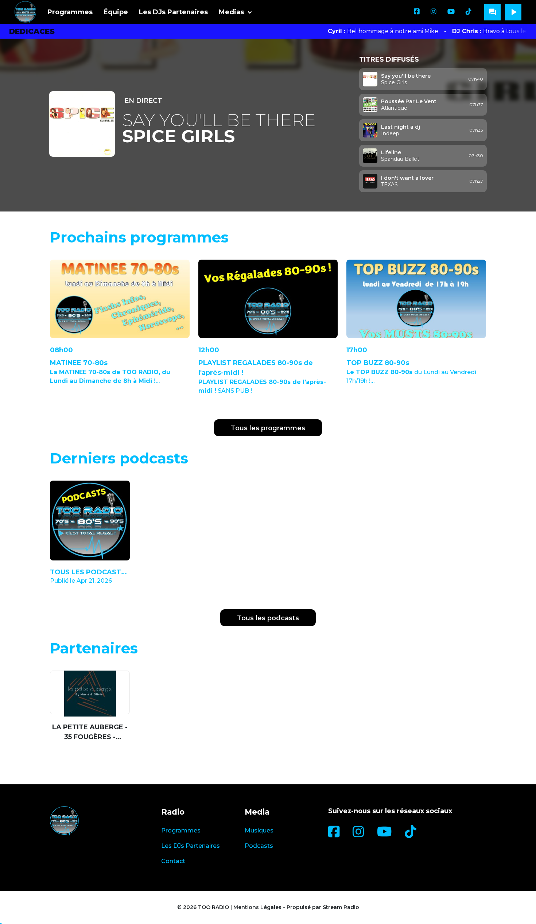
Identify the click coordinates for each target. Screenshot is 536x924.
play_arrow (513, 12)
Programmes (70, 12)
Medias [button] (231, 12)
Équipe (116, 12)
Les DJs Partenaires (173, 12)
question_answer (493, 12)
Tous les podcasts (268, 618)
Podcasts (259, 845)
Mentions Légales (257, 907)
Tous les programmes (268, 428)
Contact (173, 861)
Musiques (259, 830)
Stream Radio (341, 907)
